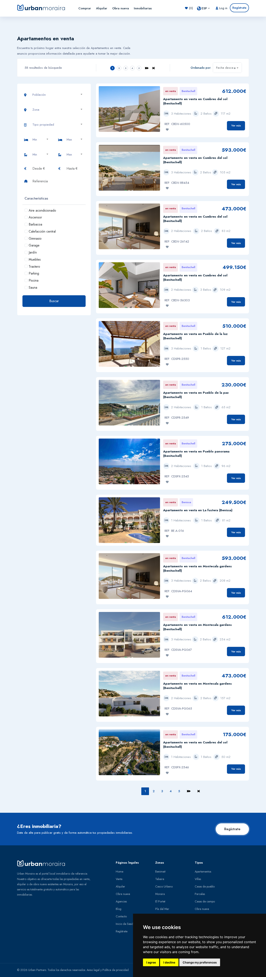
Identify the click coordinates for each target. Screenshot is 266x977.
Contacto (121, 916)
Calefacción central (42, 231)
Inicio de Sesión (125, 924)
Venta (119, 879)
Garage (34, 245)
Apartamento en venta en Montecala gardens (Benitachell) (197, 568)
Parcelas (200, 894)
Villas (198, 879)
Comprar (84, 8)
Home (119, 871)
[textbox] (59, 95)
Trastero (34, 266)
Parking (34, 273)
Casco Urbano (164, 886)
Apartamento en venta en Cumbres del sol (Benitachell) (195, 101)
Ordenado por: (201, 68)
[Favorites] (167, 129)
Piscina (33, 280)
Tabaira (159, 879)
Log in (222, 8)
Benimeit (160, 871)
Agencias (121, 901)
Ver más (236, 125)
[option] (129, 111)
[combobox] (227, 68)
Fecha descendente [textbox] (229, 67)
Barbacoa (35, 224)
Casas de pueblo (205, 886)
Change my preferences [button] (200, 962)
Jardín (33, 252)
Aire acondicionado (42, 210)
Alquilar (101, 8)
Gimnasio (35, 238)
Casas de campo (205, 901)
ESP (204, 8)
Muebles (35, 259)
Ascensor (35, 217)
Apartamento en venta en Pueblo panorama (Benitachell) (196, 453)
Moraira (160, 894)
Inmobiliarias (143, 8)
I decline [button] (169, 962)
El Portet (160, 901)
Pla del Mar (162, 909)
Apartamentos (203, 871)
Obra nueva (120, 8)
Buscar (54, 301)
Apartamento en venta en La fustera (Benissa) (197, 510)
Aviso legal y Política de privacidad (108, 970)
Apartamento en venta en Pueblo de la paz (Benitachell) (196, 394)
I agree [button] (151, 962)
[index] (45, 7)
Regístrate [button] (239, 7)
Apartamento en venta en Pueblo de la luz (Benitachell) (195, 336)
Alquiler (120, 886)
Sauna (33, 287)
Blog (118, 909)
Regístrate (232, 829)
